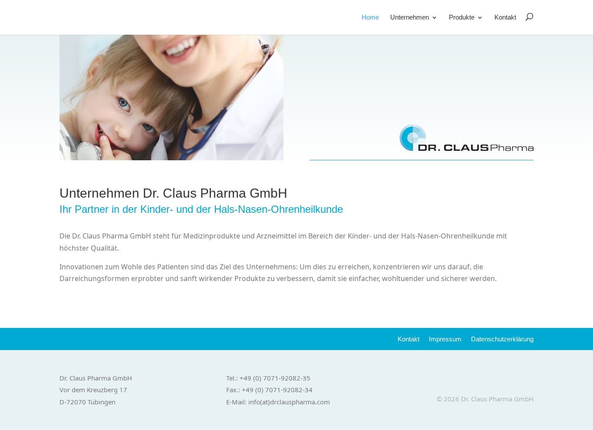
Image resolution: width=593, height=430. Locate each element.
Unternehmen (409, 17)
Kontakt (505, 17)
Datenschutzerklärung (502, 339)
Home (370, 17)
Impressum (445, 339)
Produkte (461, 17)
